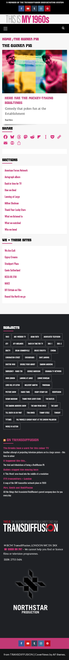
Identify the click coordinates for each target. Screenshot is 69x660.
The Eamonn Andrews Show (16, 405)
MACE (7, 283)
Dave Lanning (44, 357)
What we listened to (14, 216)
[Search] (63, 28)
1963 (7, 336)
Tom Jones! (31, 412)
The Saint (54, 405)
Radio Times (25, 391)
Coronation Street (13, 357)
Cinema (53, 350)
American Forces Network (16, 170)
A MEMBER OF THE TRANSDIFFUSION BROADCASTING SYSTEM (35, 2)
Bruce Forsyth (40, 350)
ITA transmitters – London (17, 478)
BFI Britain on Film (13, 290)
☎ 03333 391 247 (13, 549)
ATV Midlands (18, 343)
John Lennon (10, 378)
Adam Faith (35, 336)
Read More (9, 119)
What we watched (13, 223)
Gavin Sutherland (12, 270)
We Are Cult (10, 250)
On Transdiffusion (23, 440)
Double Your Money (27, 364)
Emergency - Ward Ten (14, 371)
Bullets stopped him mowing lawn (20, 469)
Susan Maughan (11, 398)
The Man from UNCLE (38, 405)
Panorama (46, 384)
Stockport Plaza (12, 263)
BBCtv (8, 350)
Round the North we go (15, 296)
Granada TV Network (53, 371)
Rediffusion (56, 391)
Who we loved (11, 229)
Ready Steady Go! (41, 391)
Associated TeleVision (52, 336)
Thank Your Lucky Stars (15, 210)
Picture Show (11, 391)
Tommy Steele (44, 412)
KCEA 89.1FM (11, 277)
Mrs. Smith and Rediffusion (18, 487)
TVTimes (8, 419)
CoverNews (42, 654)
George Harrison (33, 371)
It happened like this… (14, 460)
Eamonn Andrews (46, 364)
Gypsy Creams (11, 257)
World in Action (12, 426)
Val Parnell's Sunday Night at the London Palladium (36, 419)
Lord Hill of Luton (13, 384)
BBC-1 (50, 343)
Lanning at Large (12, 196)
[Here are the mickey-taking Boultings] (34, 71)
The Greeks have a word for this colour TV (26, 448)
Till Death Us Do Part (14, 412)
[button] (5, 28)
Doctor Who (10, 364)
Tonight (57, 412)
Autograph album (12, 177)
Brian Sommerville (22, 350)
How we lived (10, 190)
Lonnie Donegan (43, 378)
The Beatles (50, 398)
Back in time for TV (13, 183)
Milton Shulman (12, 203)
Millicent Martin (31, 384)
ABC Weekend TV (20, 336)
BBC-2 (59, 343)
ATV (7, 343)
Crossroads (29, 357)
